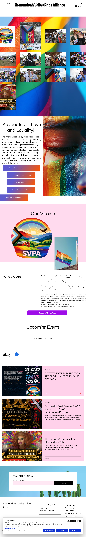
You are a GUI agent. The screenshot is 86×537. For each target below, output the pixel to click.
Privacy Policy (70, 505)
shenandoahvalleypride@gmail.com (50, 504)
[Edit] (17, 354)
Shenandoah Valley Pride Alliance (40, 5)
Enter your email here (18, 480)
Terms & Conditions (73, 513)
